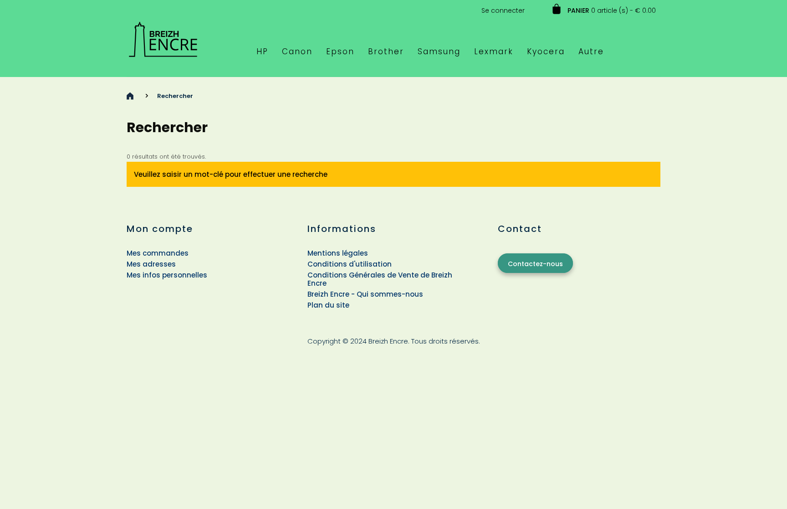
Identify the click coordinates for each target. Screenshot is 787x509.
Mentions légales (337, 253)
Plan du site (328, 305)
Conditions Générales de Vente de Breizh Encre (379, 279)
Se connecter (503, 10)
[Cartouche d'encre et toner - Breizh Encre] (163, 35)
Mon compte (160, 228)
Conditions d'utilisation (349, 264)
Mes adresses (151, 264)
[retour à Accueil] (130, 96)
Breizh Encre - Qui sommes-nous (365, 294)
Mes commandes (158, 253)
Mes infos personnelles (167, 275)
